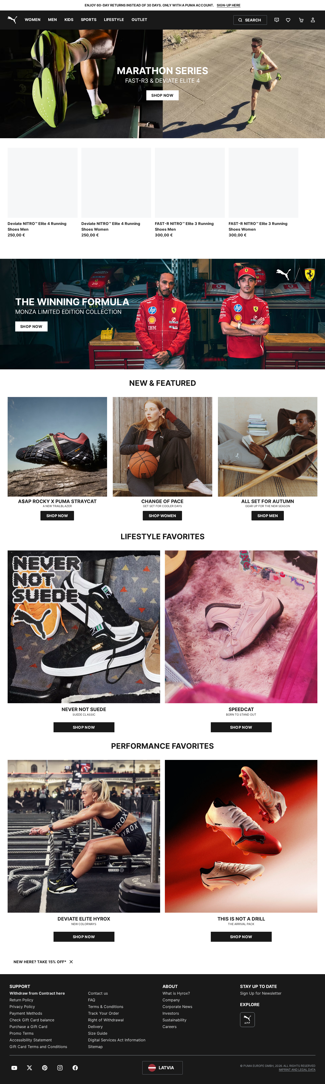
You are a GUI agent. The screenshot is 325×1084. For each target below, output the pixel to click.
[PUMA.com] (11, 20)
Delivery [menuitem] (95, 1026)
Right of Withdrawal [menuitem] (106, 1020)
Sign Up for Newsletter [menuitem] (260, 993)
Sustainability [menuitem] (174, 1020)
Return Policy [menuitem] (21, 999)
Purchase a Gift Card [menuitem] (28, 1026)
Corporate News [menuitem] (177, 1006)
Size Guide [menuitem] (97, 1033)
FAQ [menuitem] (91, 999)
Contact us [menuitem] (98, 993)
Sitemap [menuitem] (95, 1046)
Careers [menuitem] (169, 1026)
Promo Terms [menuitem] (22, 1033)
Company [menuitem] (171, 999)
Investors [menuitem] (170, 1013)
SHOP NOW (162, 95)
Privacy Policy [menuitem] (22, 1006)
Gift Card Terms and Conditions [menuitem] (38, 1046)
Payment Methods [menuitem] (26, 1013)
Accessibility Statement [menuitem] (31, 1040)
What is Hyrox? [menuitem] (176, 993)
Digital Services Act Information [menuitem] (116, 1040)
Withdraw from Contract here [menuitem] (37, 993)
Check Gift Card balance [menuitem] (32, 1020)
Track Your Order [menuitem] (103, 1013)
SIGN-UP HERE (229, 5)
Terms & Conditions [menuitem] (105, 1006)
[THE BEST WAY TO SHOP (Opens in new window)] (247, 1019)
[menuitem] (32, 20)
